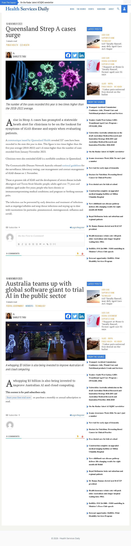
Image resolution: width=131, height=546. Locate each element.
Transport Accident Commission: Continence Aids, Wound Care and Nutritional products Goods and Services (106, 110)
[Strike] (29, 244)
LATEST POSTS (94, 29)
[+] (54, 244)
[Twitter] (75, 55)
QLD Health (24, 45)
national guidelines (71, 165)
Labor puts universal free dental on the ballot (113, 92)
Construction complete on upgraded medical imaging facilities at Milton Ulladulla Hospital (104, 193)
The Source (81, 9)
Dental (110, 83)
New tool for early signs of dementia (104, 167)
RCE (102, 102)
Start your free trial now (19, 397)
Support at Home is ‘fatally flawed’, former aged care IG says (113, 70)
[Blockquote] (40, 244)
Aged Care (105, 34)
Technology (106, 41)
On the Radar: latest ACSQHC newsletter (36, 2)
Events (91, 9)
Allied (104, 83)
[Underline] (26, 244)
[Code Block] (44, 244)
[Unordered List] (37, 244)
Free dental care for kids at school (103, 184)
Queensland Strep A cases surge (41, 31)
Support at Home (108, 37)
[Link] (47, 244)
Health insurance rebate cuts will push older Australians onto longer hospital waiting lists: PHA (105, 238)
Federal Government (109, 61)
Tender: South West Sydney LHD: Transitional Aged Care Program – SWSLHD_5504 (103, 122)
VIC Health (118, 86)
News (72, 9)
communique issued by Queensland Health (29, 140)
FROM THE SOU (94, 102)
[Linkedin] (81, 55)
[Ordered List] (33, 244)
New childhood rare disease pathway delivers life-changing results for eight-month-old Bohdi (105, 206)
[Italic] (22, 244)
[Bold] (19, 244)
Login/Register (78, 227)
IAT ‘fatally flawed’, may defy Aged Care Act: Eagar (112, 46)
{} (51, 244)
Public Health (12, 45)
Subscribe (101, 9)
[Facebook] (68, 55)
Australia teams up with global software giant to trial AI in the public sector (45, 289)
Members (29, 305)
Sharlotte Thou (19, 56)
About (111, 9)
